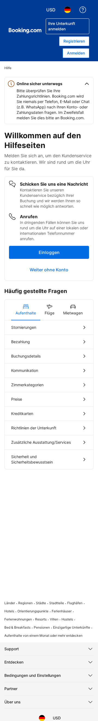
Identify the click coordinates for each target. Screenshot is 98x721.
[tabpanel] (49, 394)
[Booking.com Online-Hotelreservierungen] (25, 30)
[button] (49, 83)
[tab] (25, 310)
